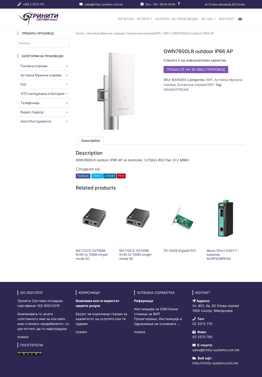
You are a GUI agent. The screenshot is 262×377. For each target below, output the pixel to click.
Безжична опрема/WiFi (144, 33)
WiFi (166, 33)
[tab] (91, 140)
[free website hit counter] (29, 353)
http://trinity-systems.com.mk (215, 363)
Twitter (97, 175)
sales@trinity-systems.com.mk (104, 4)
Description (90, 141)
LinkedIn (110, 175)
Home (80, 33)
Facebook (83, 175)
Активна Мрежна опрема (105, 33)
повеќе (23, 337)
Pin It (121, 175)
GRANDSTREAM (176, 89)
